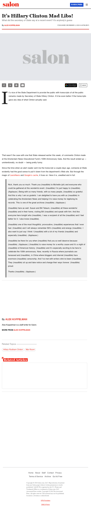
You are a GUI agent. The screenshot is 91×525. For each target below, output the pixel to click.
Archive (48, 477)
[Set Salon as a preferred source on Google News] (71, 85)
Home (30, 473)
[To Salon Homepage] (11, 4)
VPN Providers (45, 500)
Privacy (58, 473)
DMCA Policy (45, 504)
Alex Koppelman (12, 25)
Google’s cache (31, 175)
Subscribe (76, 5)
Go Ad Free (57, 477)
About (37, 473)
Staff (44, 473)
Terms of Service (36, 477)
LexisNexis (15, 175)
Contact (50, 473)
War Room (30, 350)
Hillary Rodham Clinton (13, 350)
